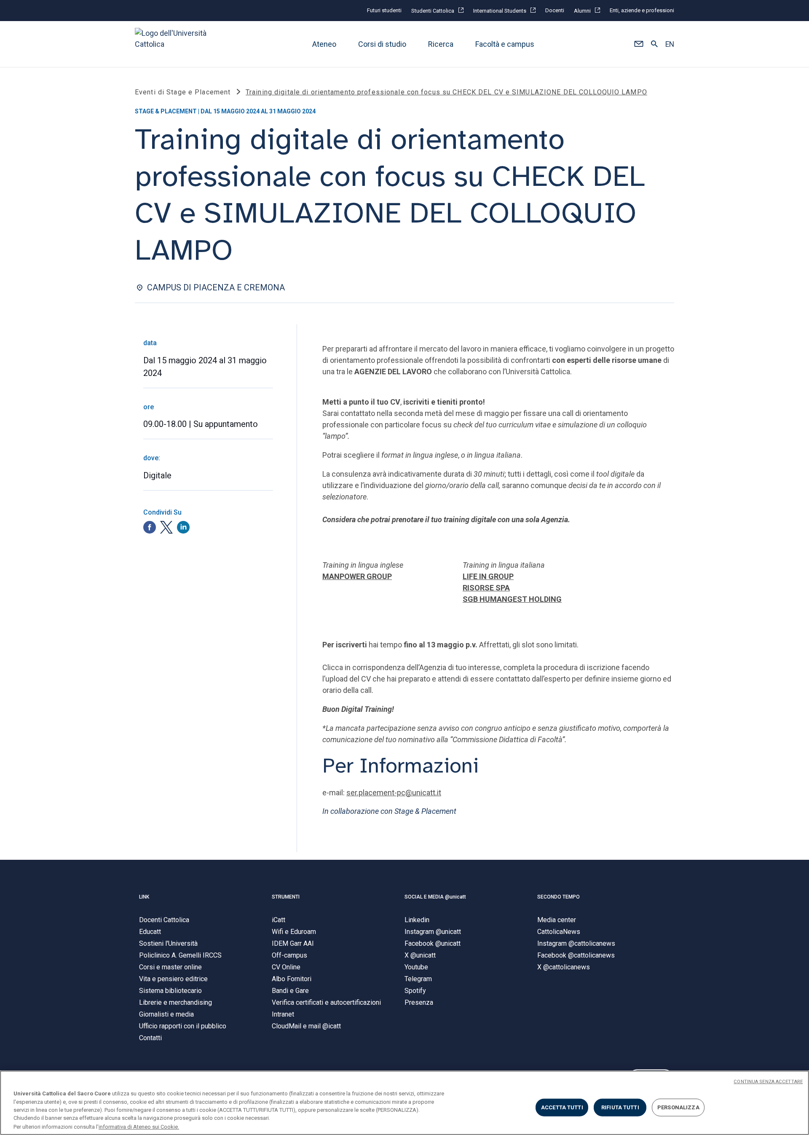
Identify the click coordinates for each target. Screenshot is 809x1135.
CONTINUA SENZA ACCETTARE (768, 1081)
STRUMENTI (286, 897)
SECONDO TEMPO (558, 897)
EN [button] (669, 44)
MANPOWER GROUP (357, 576)
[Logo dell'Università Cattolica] (174, 44)
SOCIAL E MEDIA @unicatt (435, 897)
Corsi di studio (382, 44)
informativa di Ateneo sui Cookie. (139, 1126)
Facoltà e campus (504, 44)
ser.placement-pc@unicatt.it (393, 792)
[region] (404, 1103)
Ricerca (440, 44)
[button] (638, 44)
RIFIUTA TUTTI (620, 1107)
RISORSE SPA (486, 587)
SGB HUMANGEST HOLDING (512, 599)
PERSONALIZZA (678, 1107)
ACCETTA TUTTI (562, 1107)
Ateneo (324, 44)
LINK (144, 897)
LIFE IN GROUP (488, 576)
